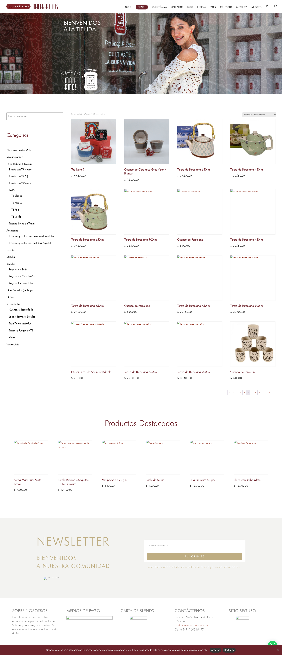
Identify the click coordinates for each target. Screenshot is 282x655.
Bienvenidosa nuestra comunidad (73, 562)
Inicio (128, 7)
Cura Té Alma (159, 7)
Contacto (226, 7)
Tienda (141, 7)
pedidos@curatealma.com (192, 625)
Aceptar (215, 650)
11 (268, 392)
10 (263, 392)
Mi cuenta (256, 7)
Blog (190, 7)
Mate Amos (177, 7)
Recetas (201, 7)
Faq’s (213, 7)
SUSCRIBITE (195, 556)
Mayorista (241, 7)
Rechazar (229, 650)
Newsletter (73, 541)
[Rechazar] (278, 650)
